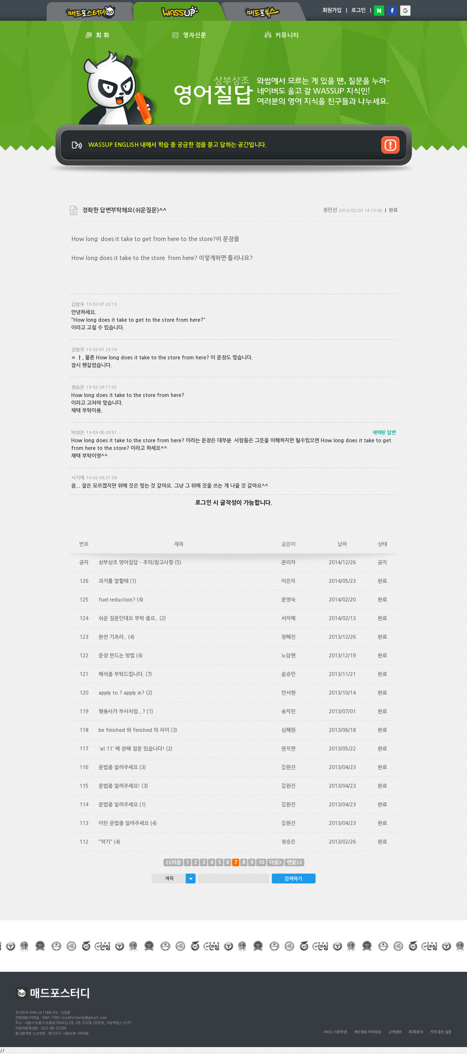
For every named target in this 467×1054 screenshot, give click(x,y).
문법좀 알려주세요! (119, 785)
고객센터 (395, 1032)
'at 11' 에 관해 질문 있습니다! (132, 748)
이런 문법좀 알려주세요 (124, 823)
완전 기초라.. (113, 636)
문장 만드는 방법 (117, 655)
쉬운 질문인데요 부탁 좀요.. (128, 618)
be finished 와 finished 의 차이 (134, 730)
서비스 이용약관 (335, 1032)
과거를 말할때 (113, 581)
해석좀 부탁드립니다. (121, 674)
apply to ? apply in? (121, 692)
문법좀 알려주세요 (118, 767)
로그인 (358, 10)
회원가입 (332, 10)
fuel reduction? (117, 599)
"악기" (105, 841)
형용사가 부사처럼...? (122, 711)
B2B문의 (416, 1032)
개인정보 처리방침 (367, 1032)
